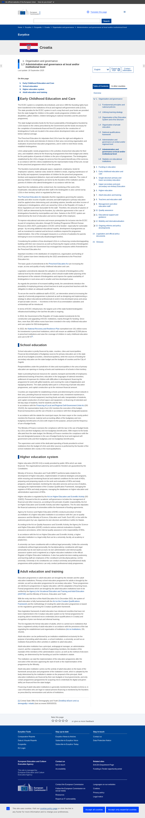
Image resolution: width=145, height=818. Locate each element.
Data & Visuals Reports (27, 740)
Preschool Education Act (59, 264)
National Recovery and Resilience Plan (43, 329)
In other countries (118, 86)
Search (106, 21)
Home (20, 27)
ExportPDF (114, 69)
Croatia (47, 27)
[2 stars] (54, 720)
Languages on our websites (104, 784)
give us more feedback (84, 721)
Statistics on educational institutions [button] (144, 66)
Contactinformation (127, 69)
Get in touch (60, 765)
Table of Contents (100, 86)
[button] (124, 11)
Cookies (96, 788)
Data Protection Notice (102, 740)
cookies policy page (48, 808)
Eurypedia (38, 27)
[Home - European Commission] (44, 12)
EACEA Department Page (103, 765)
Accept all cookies (94, 809)
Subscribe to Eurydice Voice (67, 740)
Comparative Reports (26, 737)
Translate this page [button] (99, 12)
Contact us (97, 737)
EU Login (21, 748)
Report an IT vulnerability (66, 799)
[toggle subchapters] (94, 99)
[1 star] (53, 720)
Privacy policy (98, 793)
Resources (60, 795)
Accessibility (61, 769)
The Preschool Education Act (29, 197)
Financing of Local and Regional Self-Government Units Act (60, 405)
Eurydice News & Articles (66, 737)
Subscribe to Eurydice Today (67, 744)
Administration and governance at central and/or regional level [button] (1, 66)
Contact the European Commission (70, 784)
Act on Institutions (73, 629)
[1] (19, 701)
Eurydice (28, 27)
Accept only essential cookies (122, 809)
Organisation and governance (63, 27)
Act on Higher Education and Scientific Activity (65, 497)
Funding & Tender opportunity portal (107, 769)
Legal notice (98, 797)
